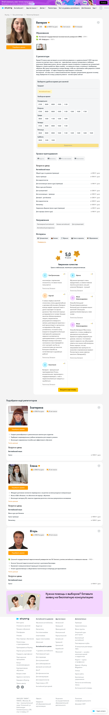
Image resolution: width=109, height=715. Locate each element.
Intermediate (40, 636)
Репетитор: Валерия (48, 288)
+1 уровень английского (44, 651)
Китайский (59, 639)
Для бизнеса (86, 8)
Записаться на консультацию (97, 701)
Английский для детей (44, 686)
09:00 (53, 104)
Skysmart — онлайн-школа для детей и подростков (82, 654)
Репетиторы (52, 8)
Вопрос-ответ (21, 674)
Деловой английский (43, 667)
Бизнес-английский (63, 224)
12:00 (59, 119)
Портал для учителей (24, 651)
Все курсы (20, 623)
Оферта (38, 698)
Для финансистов (42, 673)
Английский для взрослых (45, 228)
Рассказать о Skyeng (99, 696)
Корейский (60, 649)
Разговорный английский (45, 224)
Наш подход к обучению (25, 639)
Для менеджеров (42, 677)
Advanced (39, 642)
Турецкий (59, 642)
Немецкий (59, 626)
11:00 (65, 104)
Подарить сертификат (24, 654)
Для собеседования (43, 664)
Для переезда (41, 657)
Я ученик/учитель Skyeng (98, 706)
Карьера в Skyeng (23, 680)
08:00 (46, 104)
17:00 (85, 111)
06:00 (40, 133)
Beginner (39, 626)
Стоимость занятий (23, 626)
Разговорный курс (42, 654)
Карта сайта (79, 674)
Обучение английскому (44, 623)
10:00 (59, 104)
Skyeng (7, 15)
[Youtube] (22, 687)
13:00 (72, 111)
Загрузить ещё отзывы (68, 390)
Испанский (60, 623)
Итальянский (60, 632)
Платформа (21, 632)
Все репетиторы (18, 15)
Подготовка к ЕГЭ (42, 683)
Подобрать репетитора (99, 691)
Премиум (78, 623)
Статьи (77, 671)
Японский (59, 652)
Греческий (59, 645)
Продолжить (68, 145)
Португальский (61, 636)
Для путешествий (77, 224)
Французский (60, 629)
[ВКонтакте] (18, 687)
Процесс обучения (23, 629)
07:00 (40, 104)
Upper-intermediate (43, 639)
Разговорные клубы (82, 643)
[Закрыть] (107, 682)
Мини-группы (80, 629)
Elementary (40, 629)
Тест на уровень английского (69, 8)
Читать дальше (13, 443)
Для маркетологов (42, 680)
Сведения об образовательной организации (43, 704)
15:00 (78, 111)
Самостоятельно (81, 626)
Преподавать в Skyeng (24, 647)
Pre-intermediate (42, 632)
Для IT (38, 670)
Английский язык (44, 91)
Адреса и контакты (23, 677)
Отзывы (19, 636)
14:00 (85, 133)
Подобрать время (19, 47)
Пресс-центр (21, 683)
